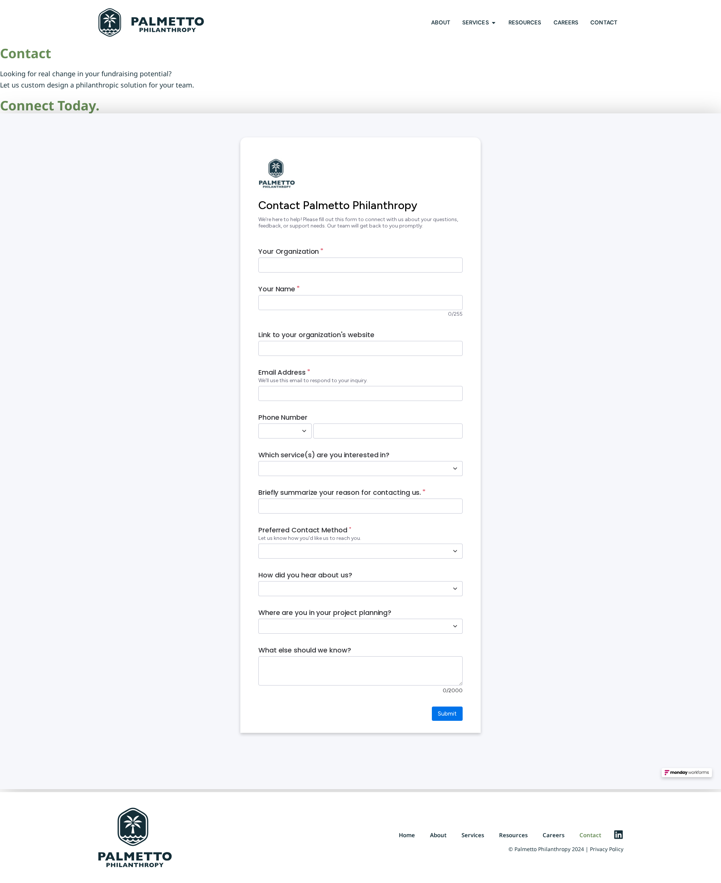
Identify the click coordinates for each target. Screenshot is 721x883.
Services (473, 835)
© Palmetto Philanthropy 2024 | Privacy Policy (565, 849)
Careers (553, 835)
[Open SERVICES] (493, 23)
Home (407, 835)
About (438, 835)
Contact (590, 835)
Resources (513, 835)
